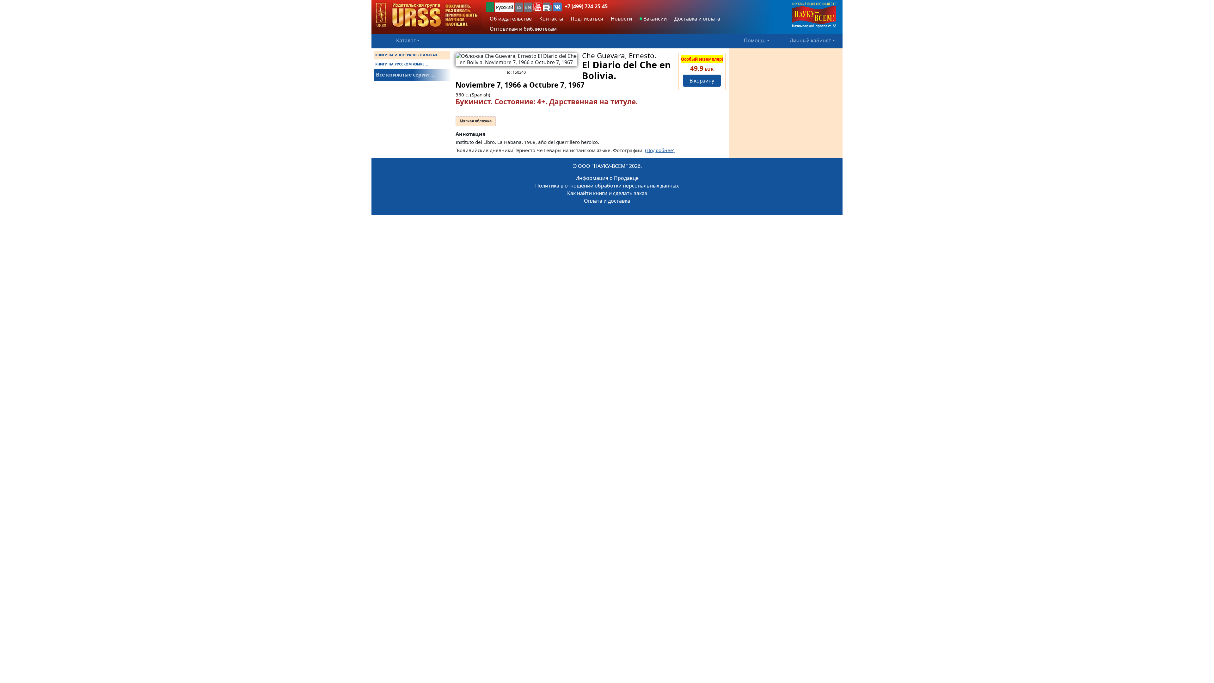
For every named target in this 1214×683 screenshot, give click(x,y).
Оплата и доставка (607, 200)
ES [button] (519, 7)
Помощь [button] (755, 40)
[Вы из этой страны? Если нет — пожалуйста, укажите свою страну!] (490, 7)
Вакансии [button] (654, 18)
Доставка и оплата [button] (697, 18)
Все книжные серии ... (405, 74)
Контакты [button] (551, 18)
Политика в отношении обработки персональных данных (607, 185)
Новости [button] (621, 18)
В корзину (702, 80)
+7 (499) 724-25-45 (586, 6)
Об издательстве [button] (511, 18)
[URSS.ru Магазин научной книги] (426, 15)
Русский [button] (504, 7)
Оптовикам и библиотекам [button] (523, 28)
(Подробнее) (660, 150)
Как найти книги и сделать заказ (607, 193)
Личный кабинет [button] (810, 40)
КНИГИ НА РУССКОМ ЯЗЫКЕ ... (401, 64)
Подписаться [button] (587, 18)
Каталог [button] (406, 40)
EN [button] (528, 7)
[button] (537, 7)
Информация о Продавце (607, 178)
